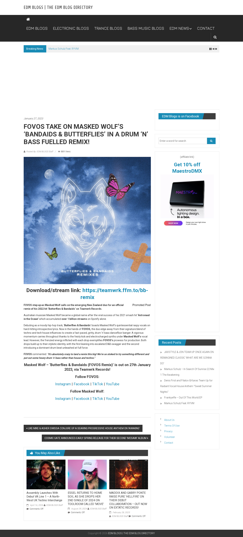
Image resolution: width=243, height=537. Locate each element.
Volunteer (169, 437)
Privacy (168, 431)
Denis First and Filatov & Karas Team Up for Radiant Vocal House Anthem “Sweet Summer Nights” (186, 386)
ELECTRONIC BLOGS (71, 28)
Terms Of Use (171, 425)
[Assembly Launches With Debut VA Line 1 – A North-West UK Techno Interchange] (46, 474)
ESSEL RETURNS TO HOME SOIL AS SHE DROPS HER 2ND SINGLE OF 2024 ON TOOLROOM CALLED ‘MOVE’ (86, 498)
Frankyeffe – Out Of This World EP (183, 397)
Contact (168, 442)
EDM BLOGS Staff (54, 505)
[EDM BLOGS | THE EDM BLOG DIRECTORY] (28, 19)
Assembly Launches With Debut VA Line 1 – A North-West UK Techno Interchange (44, 496)
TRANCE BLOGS (108, 28)
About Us (169, 420)
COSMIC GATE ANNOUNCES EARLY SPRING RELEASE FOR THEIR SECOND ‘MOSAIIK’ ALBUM (95, 438)
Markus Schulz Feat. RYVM (64, 48)
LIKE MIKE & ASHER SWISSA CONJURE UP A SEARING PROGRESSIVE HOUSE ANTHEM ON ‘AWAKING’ (84, 428)
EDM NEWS (179, 28)
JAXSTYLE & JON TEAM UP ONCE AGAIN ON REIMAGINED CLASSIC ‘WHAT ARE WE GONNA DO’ (187, 358)
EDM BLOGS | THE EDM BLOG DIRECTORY (58, 7)
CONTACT (206, 28)
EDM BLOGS (37, 28)
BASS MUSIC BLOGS (146, 28)
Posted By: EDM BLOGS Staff (39, 151)
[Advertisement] (121, 79)
